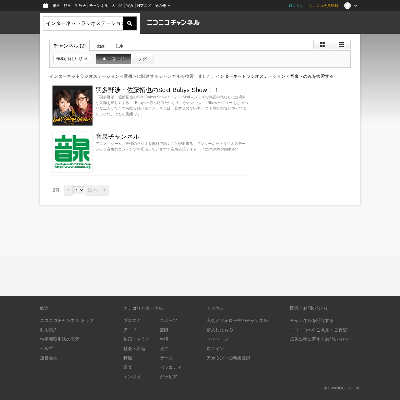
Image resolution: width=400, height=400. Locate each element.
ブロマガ (132, 320)
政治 (164, 348)
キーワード (113, 59)
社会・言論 (134, 348)
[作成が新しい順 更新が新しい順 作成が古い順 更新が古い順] (72, 58)
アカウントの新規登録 (228, 357)
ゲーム (166, 357)
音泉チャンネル (117, 136)
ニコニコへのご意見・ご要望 (318, 329)
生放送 (80, 5)
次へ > (97, 190)
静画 (67, 5)
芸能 (164, 329)
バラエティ (171, 367)
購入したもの (220, 329)
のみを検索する (275, 76)
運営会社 (49, 357)
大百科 (117, 5)
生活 (164, 339)
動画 (56, 5)
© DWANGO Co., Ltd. (341, 388)
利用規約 (49, 329)
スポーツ (168, 320)
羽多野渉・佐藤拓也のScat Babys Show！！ (157, 89)
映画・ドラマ (136, 339)
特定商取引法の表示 (59, 339)
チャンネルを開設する (312, 320)
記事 (119, 46)
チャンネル (98, 5)
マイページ (217, 339)
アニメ (130, 329)
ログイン (296, 5)
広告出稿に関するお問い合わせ (320, 339)
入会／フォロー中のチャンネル (237, 320)
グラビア (168, 376)
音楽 (127, 367)
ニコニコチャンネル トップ (67, 320)
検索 (130, 23)
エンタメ (132, 376)
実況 (130, 5)
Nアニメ (144, 5)
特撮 (127, 357)
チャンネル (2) (69, 45)
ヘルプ (46, 348)
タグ (142, 59)
